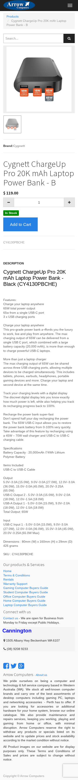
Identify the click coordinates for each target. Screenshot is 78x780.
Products (12, 16)
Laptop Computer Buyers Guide (25, 605)
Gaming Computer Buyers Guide (25, 588)
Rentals (8, 579)
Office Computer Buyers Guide (24, 596)
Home (7, 571)
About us (41, 675)
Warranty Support (15, 583)
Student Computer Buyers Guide (25, 592)
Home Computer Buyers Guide (24, 600)
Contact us (10, 618)
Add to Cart (20, 224)
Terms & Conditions (16, 575)
